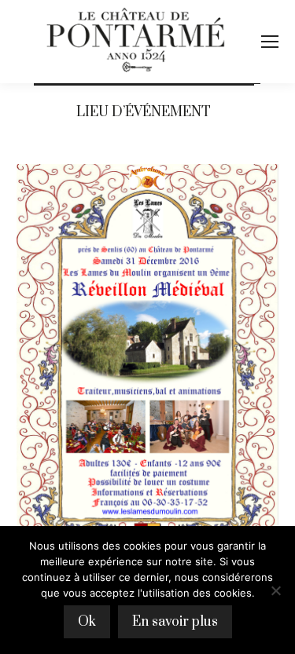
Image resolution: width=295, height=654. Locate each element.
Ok (87, 621)
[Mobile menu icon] (269, 41)
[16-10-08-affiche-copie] (147, 362)
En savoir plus (175, 621)
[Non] (275, 590)
